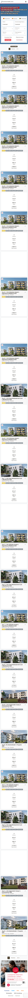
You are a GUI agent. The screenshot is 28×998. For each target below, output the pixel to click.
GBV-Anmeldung (18, 993)
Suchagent (7, 39)
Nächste (13, 48)
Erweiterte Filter (8, 37)
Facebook (6, 990)
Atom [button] (22, 990)
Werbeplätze (9, 993)
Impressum (17, 995)
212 (17, 48)
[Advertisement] (14, 264)
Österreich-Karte (20, 37)
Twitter (13, 990)
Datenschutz (10, 995)
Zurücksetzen (19, 39)
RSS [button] (18, 990)
